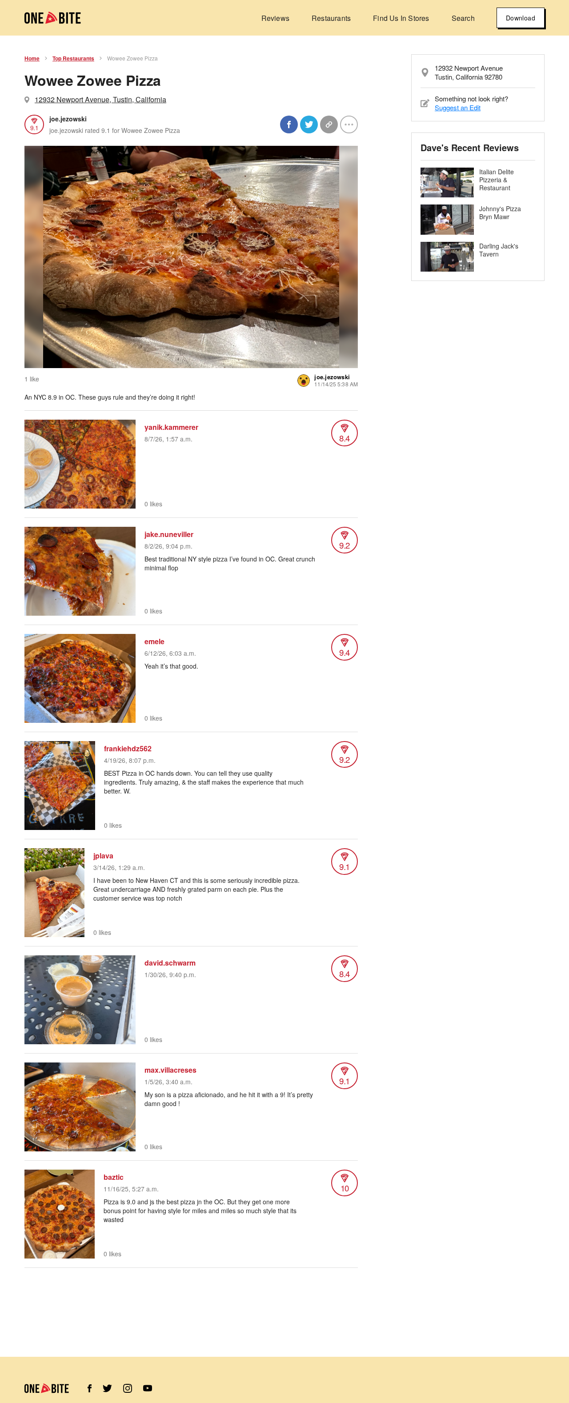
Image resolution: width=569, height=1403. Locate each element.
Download (520, 17)
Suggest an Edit (458, 107)
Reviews (275, 18)
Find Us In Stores (401, 18)
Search (463, 18)
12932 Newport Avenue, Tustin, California (100, 99)
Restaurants (331, 18)
